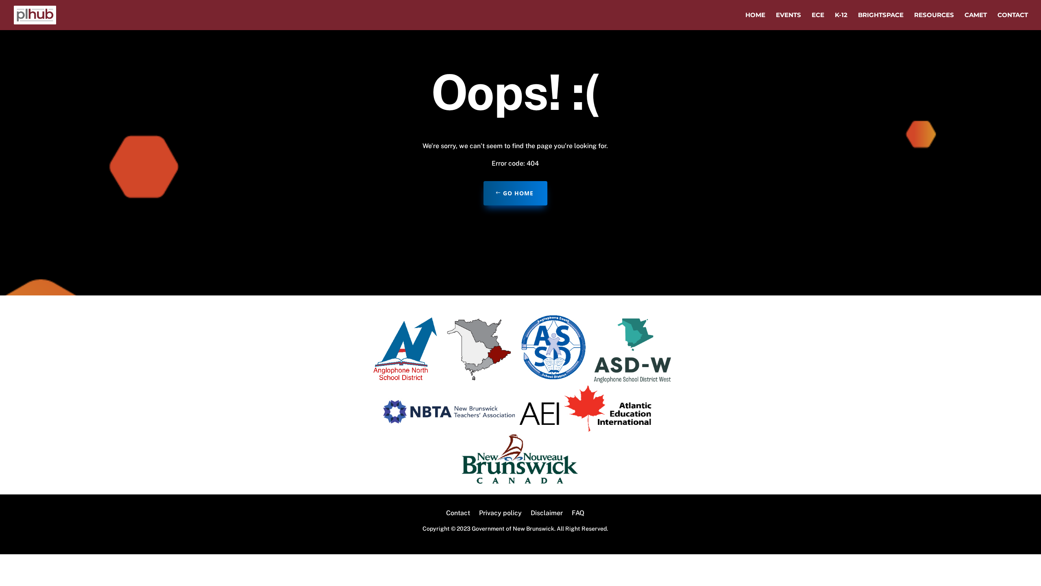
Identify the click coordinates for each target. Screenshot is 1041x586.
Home (755, 15)
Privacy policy (500, 513)
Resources (934, 15)
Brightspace (881, 15)
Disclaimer (547, 513)
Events (788, 15)
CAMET (976, 15)
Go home (518, 193)
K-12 (841, 15)
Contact (1012, 15)
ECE (818, 15)
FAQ (578, 513)
